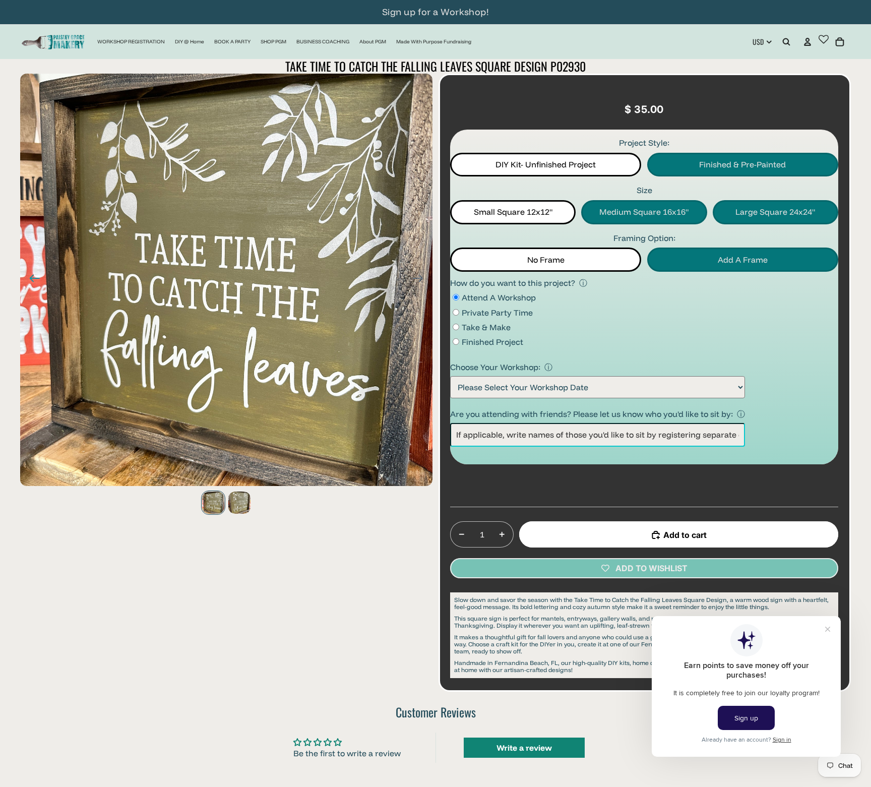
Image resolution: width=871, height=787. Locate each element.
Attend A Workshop (499, 297)
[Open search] (786, 42)
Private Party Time (497, 313)
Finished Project (492, 342)
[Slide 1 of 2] (213, 503)
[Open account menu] (807, 42)
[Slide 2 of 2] (239, 503)
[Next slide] (421, 280)
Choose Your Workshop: (495, 367)
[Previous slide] (31, 280)
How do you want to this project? (512, 283)
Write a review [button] (524, 748)
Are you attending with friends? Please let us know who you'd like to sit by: (591, 414)
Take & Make (486, 327)
